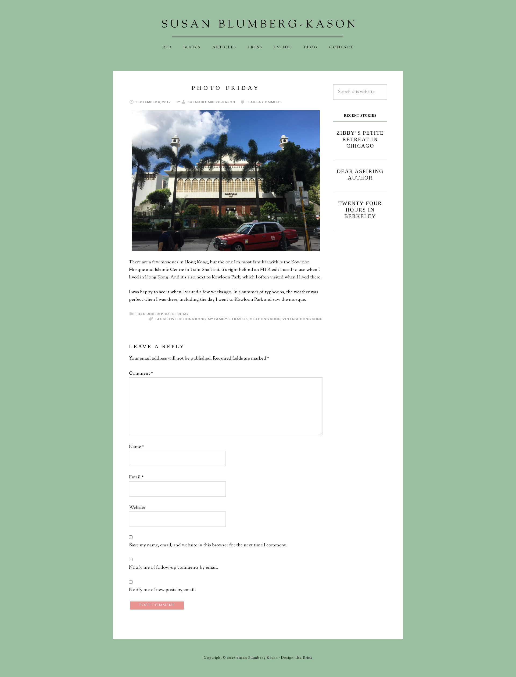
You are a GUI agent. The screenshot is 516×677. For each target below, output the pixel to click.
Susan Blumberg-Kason (258, 28)
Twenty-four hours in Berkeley (360, 209)
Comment (141, 373)
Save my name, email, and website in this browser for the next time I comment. (208, 545)
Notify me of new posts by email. (162, 590)
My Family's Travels (228, 319)
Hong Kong (194, 319)
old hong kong (265, 319)
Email (136, 477)
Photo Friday (175, 314)
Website (137, 507)
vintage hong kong (302, 319)
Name (136, 447)
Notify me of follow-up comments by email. (173, 567)
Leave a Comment (264, 102)
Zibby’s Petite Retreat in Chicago (360, 139)
